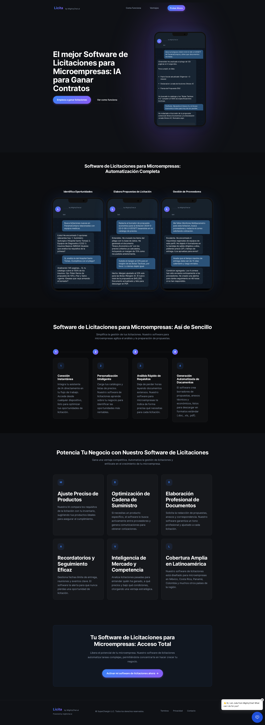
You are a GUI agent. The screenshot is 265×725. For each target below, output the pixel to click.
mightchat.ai (67, 714)
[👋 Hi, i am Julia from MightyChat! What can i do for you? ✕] (257, 717)
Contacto (191, 711)
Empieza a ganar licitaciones (72, 99)
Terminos (165, 711)
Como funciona (133, 8)
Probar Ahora (176, 8)
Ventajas (154, 8)
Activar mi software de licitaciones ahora (133, 673)
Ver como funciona (107, 99)
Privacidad (178, 711)
